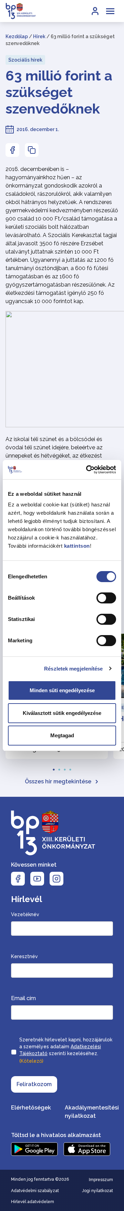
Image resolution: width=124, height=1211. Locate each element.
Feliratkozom (34, 1084)
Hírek (39, 36)
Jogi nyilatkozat (97, 1190)
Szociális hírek (25, 60)
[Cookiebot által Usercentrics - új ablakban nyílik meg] (87, 469)
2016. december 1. (38, 129)
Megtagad (62, 735)
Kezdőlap (17, 36)
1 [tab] (53, 767)
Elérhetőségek (31, 1107)
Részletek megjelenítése (73, 669)
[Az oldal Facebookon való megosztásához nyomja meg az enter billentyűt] (12, 150)
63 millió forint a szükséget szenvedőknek (59, 92)
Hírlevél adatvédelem (32, 1201)
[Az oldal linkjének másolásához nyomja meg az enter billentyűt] (32, 150)
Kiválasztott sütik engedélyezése (62, 713)
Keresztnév (24, 956)
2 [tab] (59, 767)
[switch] (106, 597)
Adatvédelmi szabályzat (35, 1190)
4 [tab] (70, 767)
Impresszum (101, 1179)
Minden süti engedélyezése (62, 690)
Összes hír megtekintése (58, 781)
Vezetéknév (25, 914)
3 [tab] (64, 767)
